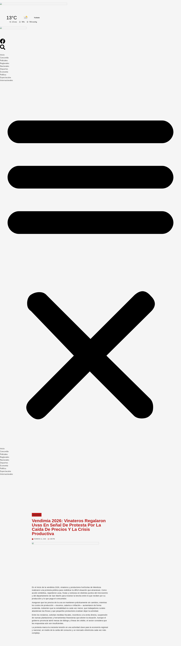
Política (3, 74)
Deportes (4, 69)
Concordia (4, 57)
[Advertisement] (90, 495)
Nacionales (4, 66)
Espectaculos (5, 77)
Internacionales (6, 80)
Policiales (4, 60)
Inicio (2, 55)
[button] (90, 265)
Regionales (4, 63)
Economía (4, 72)
